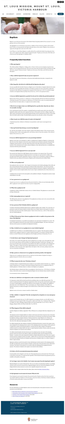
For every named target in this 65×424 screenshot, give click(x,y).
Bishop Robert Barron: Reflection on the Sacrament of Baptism (25, 391)
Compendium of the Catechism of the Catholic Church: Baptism (25, 393)
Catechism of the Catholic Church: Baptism (21, 394)
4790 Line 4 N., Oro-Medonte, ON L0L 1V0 (17, 406)
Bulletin (42, 14)
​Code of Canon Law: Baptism (18, 396)
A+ (58, 2)
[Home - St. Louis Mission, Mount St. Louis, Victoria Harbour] (3, 14)
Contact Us (49, 14)
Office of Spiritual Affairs (44, 369)
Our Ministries (26, 14)
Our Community (10, 14)
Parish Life (35, 14)
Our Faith (18, 14)
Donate (60, 14)
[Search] (55, 14)
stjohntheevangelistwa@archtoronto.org (16, 409)
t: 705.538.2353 (12, 408)
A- (60, 2)
